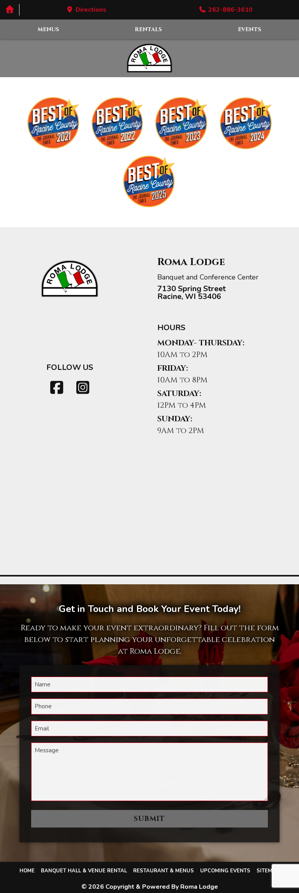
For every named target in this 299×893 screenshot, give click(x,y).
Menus (48, 29)
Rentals (148, 29)
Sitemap (268, 870)
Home (27, 870)
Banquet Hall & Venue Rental (84, 870)
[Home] (9, 9)
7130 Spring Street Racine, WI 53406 (191, 292)
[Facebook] (56, 388)
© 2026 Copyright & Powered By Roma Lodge (149, 886)
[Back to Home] (149, 58)
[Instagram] (83, 388)
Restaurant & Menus (163, 870)
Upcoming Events (225, 870)
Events (249, 29)
